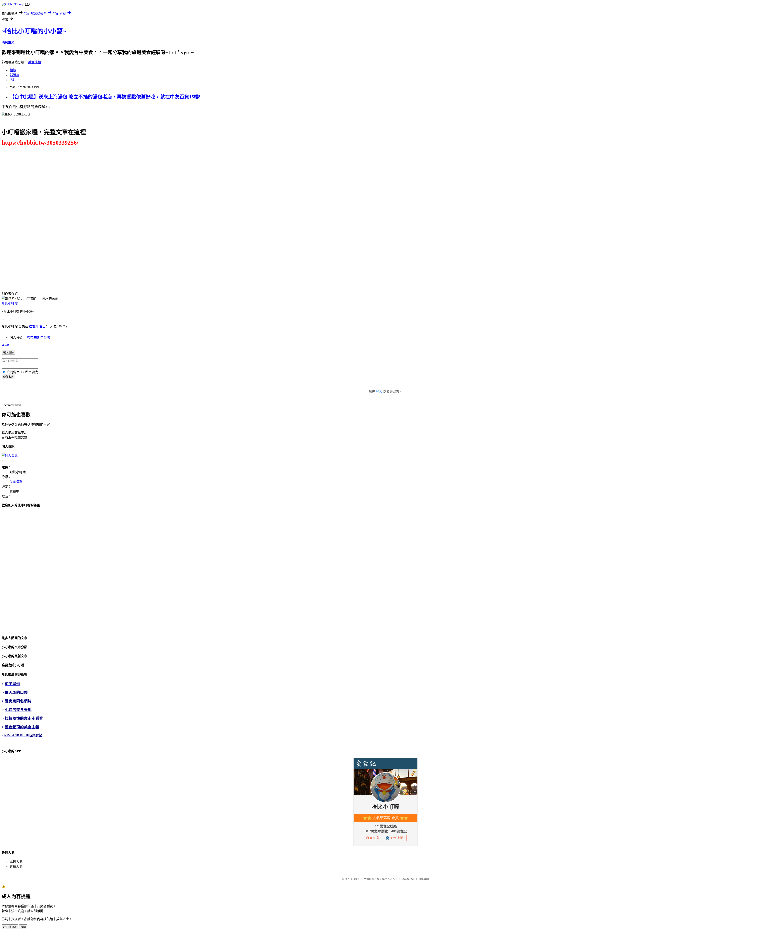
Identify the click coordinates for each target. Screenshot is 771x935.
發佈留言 (8, 376)
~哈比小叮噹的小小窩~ (34, 31)
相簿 (13, 70)
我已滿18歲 (9, 927)
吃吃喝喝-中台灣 (38, 337)
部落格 (14, 75)
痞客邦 (34, 326)
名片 (13, 80)
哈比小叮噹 (10, 303)
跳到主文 (8, 42)
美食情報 (34, 62)
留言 (42, 326)
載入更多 (8, 352)
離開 (23, 927)
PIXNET (355, 879)
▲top (5, 344)
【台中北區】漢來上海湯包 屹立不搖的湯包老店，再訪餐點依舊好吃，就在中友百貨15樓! (105, 96)
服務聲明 (423, 879)
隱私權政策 (408, 879)
